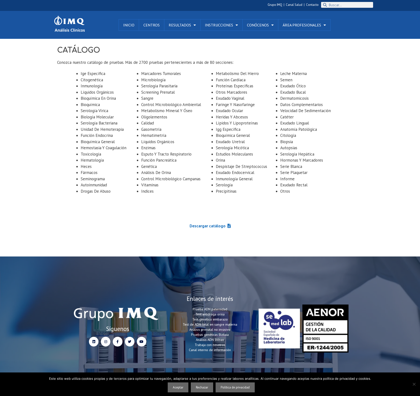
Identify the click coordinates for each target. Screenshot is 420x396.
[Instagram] (105, 341)
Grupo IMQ (275, 5)
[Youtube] (141, 341)
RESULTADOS (180, 25)
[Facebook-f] (117, 341)
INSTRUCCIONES (219, 25)
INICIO (128, 25)
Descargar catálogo (208, 226)
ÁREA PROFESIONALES (302, 25)
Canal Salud (294, 5)
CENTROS (151, 25)
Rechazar (202, 387)
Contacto (312, 5)
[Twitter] (129, 341)
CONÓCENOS (258, 25)
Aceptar (178, 387)
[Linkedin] (93, 341)
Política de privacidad (235, 387)
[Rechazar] (413, 384)
